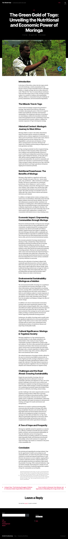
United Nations (26, 479)
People (4, 522)
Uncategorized (6, 523)
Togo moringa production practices (37, 478)
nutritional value (41, 476)
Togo (29, 478)
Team (26, 35)
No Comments (42, 35)
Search (3, 513)
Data (59, 2)
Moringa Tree (38, 475)
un (45, 478)
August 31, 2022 (33, 35)
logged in (26, 503)
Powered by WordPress (23, 536)
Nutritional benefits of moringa (32, 476)
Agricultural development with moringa (27, 471)
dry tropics (38, 471)
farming (21, 472)
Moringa (41, 472)
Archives (37, 515)
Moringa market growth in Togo (29, 475)
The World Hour (6, 2)
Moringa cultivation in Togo (33, 474)
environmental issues (44, 471)
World (3, 525)
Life (34, 10)
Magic (38, 472)
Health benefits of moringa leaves (30, 472)
